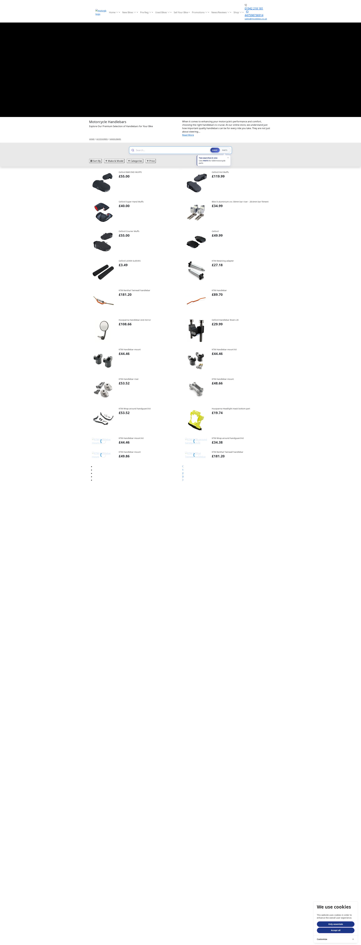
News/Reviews (219, 12)
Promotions (198, 12)
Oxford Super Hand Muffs (131, 201)
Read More (188, 135)
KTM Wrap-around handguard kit (135, 408)
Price (152, 160)
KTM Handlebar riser (129, 379)
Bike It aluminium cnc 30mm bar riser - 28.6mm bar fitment (240, 201)
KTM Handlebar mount (130, 349)
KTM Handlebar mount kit (224, 349)
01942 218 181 (254, 8)
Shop (237, 12)
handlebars (115, 139)
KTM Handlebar (219, 290)
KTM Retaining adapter (223, 260)
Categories (136, 160)
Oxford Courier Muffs (129, 231)
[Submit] (132, 150)
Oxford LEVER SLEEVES (130, 260)
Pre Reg (144, 12)
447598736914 (254, 15)
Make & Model (115, 160)
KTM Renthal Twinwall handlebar (134, 290)
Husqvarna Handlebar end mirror (135, 320)
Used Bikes (161, 12)
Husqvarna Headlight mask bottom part (231, 408)
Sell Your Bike (181, 12)
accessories (102, 139)
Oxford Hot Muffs (220, 172)
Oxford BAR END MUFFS (130, 172)
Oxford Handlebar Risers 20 (225, 320)
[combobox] (171, 150)
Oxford (215, 231)
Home (112, 12)
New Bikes (128, 12)
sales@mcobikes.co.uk (256, 18)
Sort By (97, 160)
